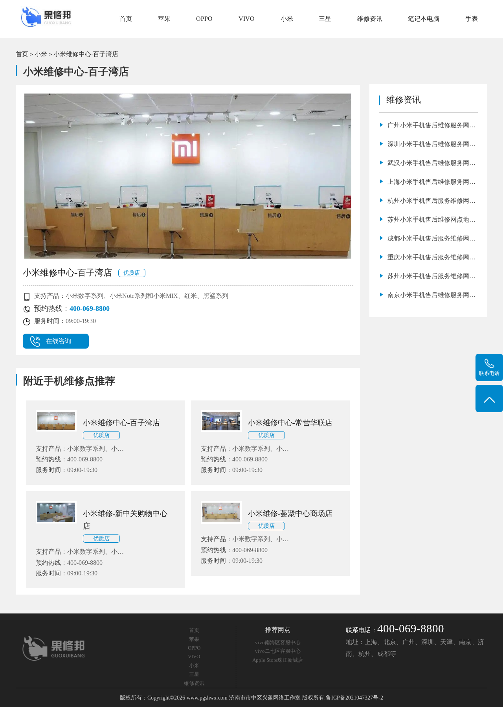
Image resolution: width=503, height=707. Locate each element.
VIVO (247, 18)
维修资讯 (369, 18)
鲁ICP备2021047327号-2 (354, 697)
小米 (287, 18)
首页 (125, 18)
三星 (325, 18)
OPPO (204, 18)
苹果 (164, 18)
